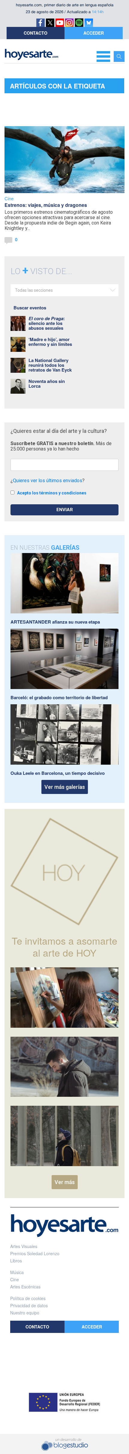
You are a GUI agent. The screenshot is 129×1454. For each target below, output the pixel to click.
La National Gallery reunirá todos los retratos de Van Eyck (50, 365)
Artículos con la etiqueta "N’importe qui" (57, 87)
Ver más (65, 1182)
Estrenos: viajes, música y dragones (45, 204)
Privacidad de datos (29, 1305)
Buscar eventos (30, 307)
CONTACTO (35, 33)
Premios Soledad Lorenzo (34, 1253)
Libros (16, 1261)
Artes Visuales (23, 1246)
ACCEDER (93, 33)
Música (17, 1272)
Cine (9, 198)
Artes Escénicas (25, 1287)
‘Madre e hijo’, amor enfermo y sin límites (50, 341)
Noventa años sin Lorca (46, 383)
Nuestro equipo (24, 1313)
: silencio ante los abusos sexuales (46, 323)
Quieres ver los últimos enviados (47, 480)
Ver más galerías (64, 787)
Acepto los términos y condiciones (51, 493)
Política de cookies (28, 1298)
